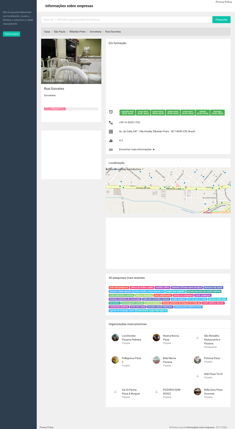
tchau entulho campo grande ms (149, 291)
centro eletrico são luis (213, 303)
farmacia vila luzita (213, 287)
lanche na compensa (183, 295)
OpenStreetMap (117, 169)
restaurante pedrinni (119, 307)
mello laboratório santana (121, 295)
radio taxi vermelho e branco (156, 299)
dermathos (115, 303)
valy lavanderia (153, 303)
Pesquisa (221, 19)
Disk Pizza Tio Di (213, 373)
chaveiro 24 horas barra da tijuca (187, 287)
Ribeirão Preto (78, 31)
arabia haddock (179, 299)
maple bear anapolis (175, 291)
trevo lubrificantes (162, 295)
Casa (47, 31)
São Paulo (60, 31)
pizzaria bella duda (217, 299)
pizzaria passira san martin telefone (203, 291)
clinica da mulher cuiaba (142, 287)
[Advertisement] (71, 153)
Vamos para (12, 33)
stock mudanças (202, 295)
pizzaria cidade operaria (121, 291)
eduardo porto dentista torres (188, 307)
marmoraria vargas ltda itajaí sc (152, 310)
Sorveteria (95, 31)
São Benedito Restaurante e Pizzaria (212, 339)
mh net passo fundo (197, 299)
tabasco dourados (144, 295)
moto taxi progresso (119, 287)
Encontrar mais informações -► (137, 149)
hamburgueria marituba (133, 303)
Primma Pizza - (212, 358)
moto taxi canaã (138, 307)
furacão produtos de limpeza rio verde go (181, 303)
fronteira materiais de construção (125, 299)
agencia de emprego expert (122, 310)
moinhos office (162, 287)
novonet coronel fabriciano (160, 307)
